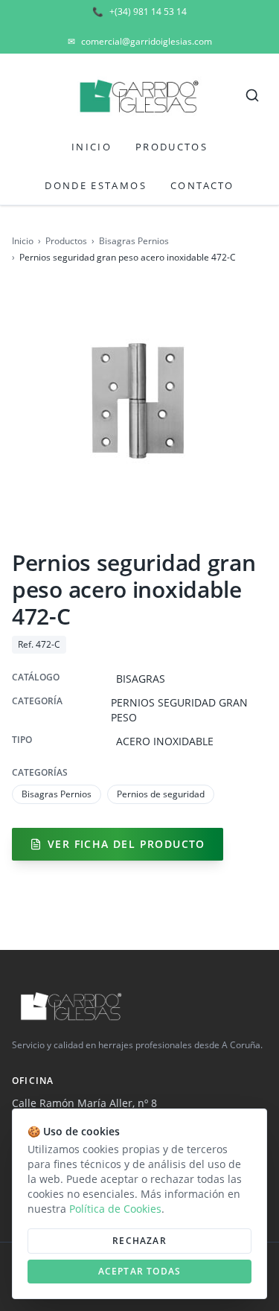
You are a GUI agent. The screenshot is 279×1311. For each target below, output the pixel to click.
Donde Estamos (95, 185)
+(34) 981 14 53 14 (139, 12)
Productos (171, 146)
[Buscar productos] (252, 95)
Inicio (91, 146)
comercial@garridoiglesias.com (140, 42)
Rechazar (139, 1240)
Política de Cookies (115, 1209)
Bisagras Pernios (134, 241)
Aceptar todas (140, 1271)
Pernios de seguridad (161, 794)
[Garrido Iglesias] (139, 95)
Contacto (202, 185)
